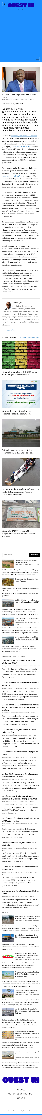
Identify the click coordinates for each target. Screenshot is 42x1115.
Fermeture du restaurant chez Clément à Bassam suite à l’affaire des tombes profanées (27, 955)
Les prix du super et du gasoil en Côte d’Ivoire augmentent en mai (26, 936)
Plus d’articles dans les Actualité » (29, 337)
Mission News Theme (14, 1111)
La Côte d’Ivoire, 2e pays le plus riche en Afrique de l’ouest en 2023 (27, 601)
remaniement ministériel (12, 176)
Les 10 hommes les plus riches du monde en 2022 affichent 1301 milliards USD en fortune (20, 707)
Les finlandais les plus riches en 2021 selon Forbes (19, 730)
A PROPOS (21, 1090)
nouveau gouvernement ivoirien (24, 135)
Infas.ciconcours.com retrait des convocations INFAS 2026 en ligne (18, 451)
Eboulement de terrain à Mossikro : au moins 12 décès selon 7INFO (27, 917)
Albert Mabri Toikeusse (20, 146)
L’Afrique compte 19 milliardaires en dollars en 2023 (18, 661)
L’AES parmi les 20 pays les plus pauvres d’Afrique (26, 562)
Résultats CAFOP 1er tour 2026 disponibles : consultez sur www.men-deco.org (19, 533)
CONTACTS (21, 1098)
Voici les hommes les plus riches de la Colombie (19, 843)
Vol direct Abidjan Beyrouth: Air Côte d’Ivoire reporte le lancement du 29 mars (27, 1011)
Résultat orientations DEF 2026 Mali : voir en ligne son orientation (19, 373)
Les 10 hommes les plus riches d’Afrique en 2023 (20, 684)
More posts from (9, 330)
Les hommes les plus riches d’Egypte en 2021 (20, 753)
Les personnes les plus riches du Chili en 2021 (20, 892)
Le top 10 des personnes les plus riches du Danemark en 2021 (20, 775)
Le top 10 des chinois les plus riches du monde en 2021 (20, 868)
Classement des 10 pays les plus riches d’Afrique (26, 580)
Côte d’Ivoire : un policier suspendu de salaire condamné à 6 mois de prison (27, 1054)
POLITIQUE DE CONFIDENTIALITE (21, 1094)
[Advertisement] (21, 33)
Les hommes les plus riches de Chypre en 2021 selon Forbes (20, 819)
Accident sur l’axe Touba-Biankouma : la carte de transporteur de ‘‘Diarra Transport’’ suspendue (20, 492)
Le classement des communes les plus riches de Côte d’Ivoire (26, 991)
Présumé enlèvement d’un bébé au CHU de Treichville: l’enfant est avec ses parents (27, 974)
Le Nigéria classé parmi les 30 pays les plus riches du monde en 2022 (27, 638)
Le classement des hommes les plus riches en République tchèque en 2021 (19, 797)
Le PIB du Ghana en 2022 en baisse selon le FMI (27, 619)
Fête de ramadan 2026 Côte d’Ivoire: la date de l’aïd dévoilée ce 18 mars (27, 1034)
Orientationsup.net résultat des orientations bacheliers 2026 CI (16, 412)
